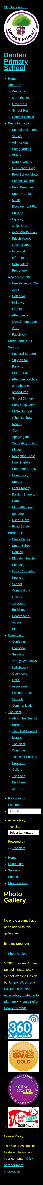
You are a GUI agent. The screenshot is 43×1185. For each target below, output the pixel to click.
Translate (18, 848)
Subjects (14, 870)
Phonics (13, 877)
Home (12, 857)
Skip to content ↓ (16, 7)
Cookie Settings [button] (15, 1008)
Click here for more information (18, 1165)
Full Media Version (17, 989)
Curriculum (16, 864)
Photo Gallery (18, 883)
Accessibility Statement (20, 995)
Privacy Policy (29, 1001)
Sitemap (10, 1001)
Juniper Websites (20, 982)
